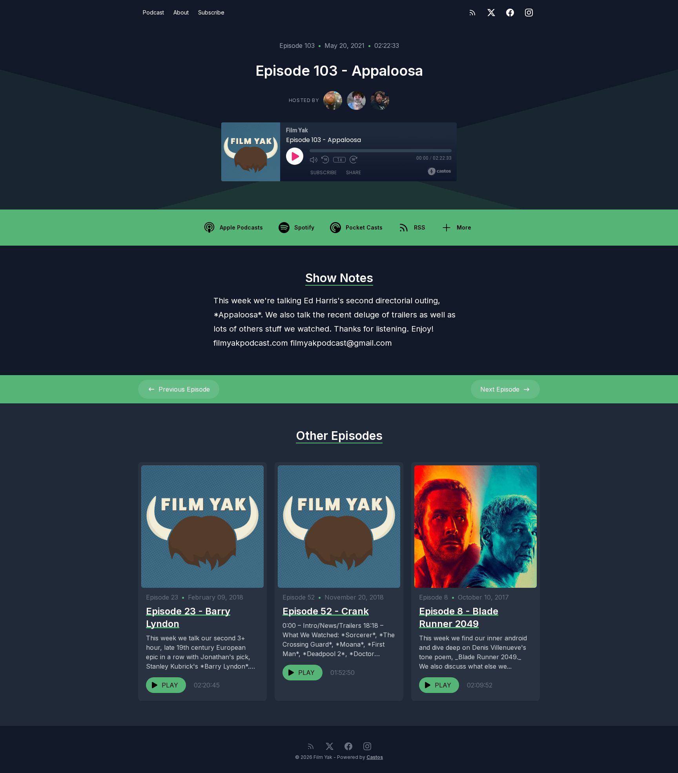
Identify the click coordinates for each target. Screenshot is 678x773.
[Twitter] (491, 12)
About (181, 12)
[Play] (294, 156)
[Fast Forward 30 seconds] (353, 160)
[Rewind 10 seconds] (325, 160)
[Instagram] (529, 12)
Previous (184, 389)
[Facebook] (510, 12)
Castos (374, 757)
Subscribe (211, 12)
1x (339, 159)
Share (353, 172)
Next (499, 389)
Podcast (153, 12)
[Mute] (313, 159)
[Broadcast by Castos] (439, 171)
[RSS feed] (472, 12)
